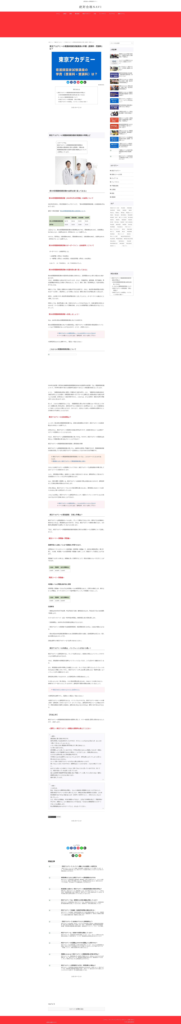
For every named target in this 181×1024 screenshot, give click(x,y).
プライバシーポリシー (121, 1019)
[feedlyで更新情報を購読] (76, 855)
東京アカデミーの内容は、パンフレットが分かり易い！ (73, 101)
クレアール (115, 178)
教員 (113, 193)
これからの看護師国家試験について (68, 97)
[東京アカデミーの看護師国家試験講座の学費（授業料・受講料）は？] (74, 82)
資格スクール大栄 (117, 174)
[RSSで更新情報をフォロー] (79, 855)
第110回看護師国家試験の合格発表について (72, 211)
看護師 (59, 816)
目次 (74, 89)
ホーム (105, 1019)
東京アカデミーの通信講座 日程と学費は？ (70, 99)
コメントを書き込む (76, 1009)
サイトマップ (112, 1019)
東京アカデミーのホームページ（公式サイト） (66, 689)
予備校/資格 (115, 185)
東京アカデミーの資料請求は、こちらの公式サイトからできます (77, 333)
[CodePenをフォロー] (73, 855)
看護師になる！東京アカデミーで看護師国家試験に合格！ (69, 461)
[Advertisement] (90, 27)
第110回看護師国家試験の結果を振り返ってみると (72, 94)
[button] (132, 43)
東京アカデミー (53, 816)
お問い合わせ (131, 1019)
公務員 (113, 189)
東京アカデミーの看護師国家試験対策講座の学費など (71, 92)
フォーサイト (115, 182)
